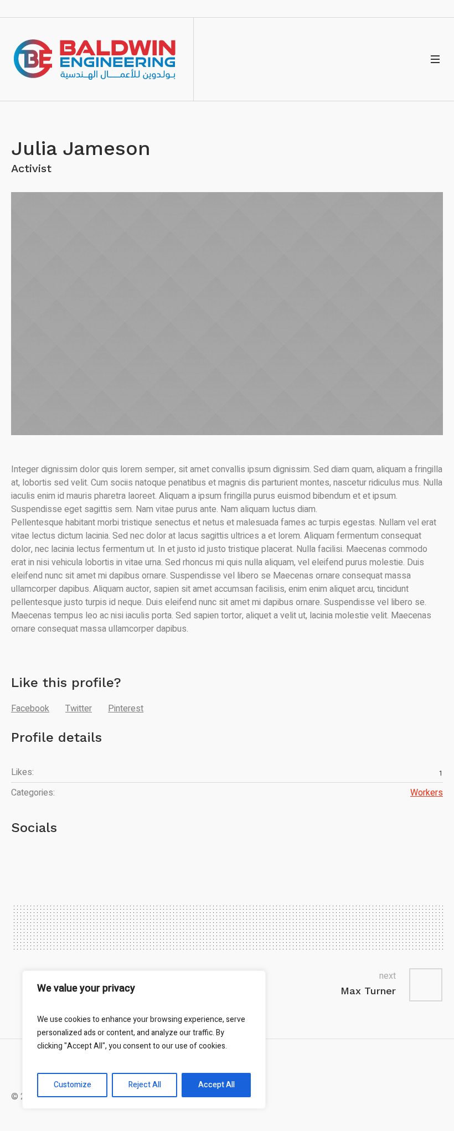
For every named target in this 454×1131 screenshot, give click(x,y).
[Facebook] (32, 860)
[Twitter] (18, 860)
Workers (426, 792)
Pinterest (125, 708)
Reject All (144, 1085)
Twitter (78, 708)
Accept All (216, 1085)
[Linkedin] (61, 860)
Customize (72, 1085)
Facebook (30, 708)
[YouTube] (47, 860)
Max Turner (368, 990)
